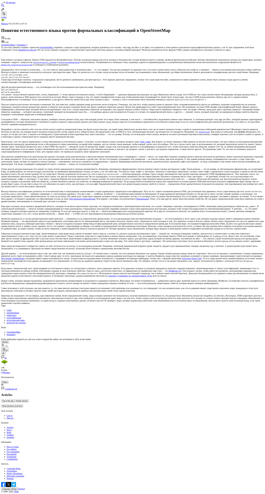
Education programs (15, 476)
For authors (12, 449)
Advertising (12, 471)
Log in (9, 415)
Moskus (4, 23)
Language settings (9, 489)
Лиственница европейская (82, 199)
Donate (5, 342)
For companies (13, 452)
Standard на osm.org (27, 50)
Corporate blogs (14, 468)
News (9, 430)
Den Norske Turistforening (13, 258)
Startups (10, 478)
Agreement (11, 457)
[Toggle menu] (2, 3)
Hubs (9, 432)
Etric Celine (145, 142)
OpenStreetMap (46, 47)
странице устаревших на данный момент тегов (130, 276)
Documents (12, 454)
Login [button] (3, 17)
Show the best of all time (12, 406)
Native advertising (14, 473)
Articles (10, 427)
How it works (13, 447)
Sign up (10, 418)
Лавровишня (142, 199)
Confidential (12, 459)
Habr (16, 491)
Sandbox (10, 437)
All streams (10, 2)
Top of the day (8, 401)
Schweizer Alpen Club (192, 258)
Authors (10, 435)
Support (21, 489)
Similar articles (22, 401)
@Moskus (5, 372)
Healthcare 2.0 (175, 271)
